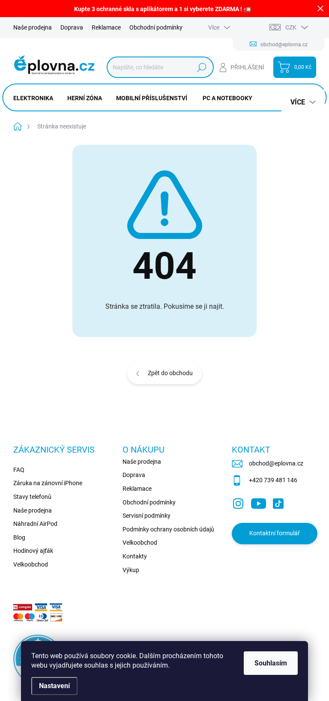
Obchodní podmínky (155, 27)
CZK (290, 27)
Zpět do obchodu (170, 373)
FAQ (18, 469)
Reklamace (106, 27)
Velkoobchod (30, 564)
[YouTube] (258, 501)
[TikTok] (278, 501)
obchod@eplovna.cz (276, 463)
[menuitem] (36, 98)
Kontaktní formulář (274, 533)
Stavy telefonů (32, 496)
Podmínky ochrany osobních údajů (168, 529)
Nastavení (54, 686)
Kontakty (135, 556)
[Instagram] (238, 501)
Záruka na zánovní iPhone (47, 483)
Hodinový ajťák (33, 550)
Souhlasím (270, 663)
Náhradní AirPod (35, 523)
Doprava (71, 27)
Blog (19, 537)
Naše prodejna (32, 27)
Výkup (131, 570)
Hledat (201, 67)
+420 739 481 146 (273, 480)
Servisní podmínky (146, 515)
